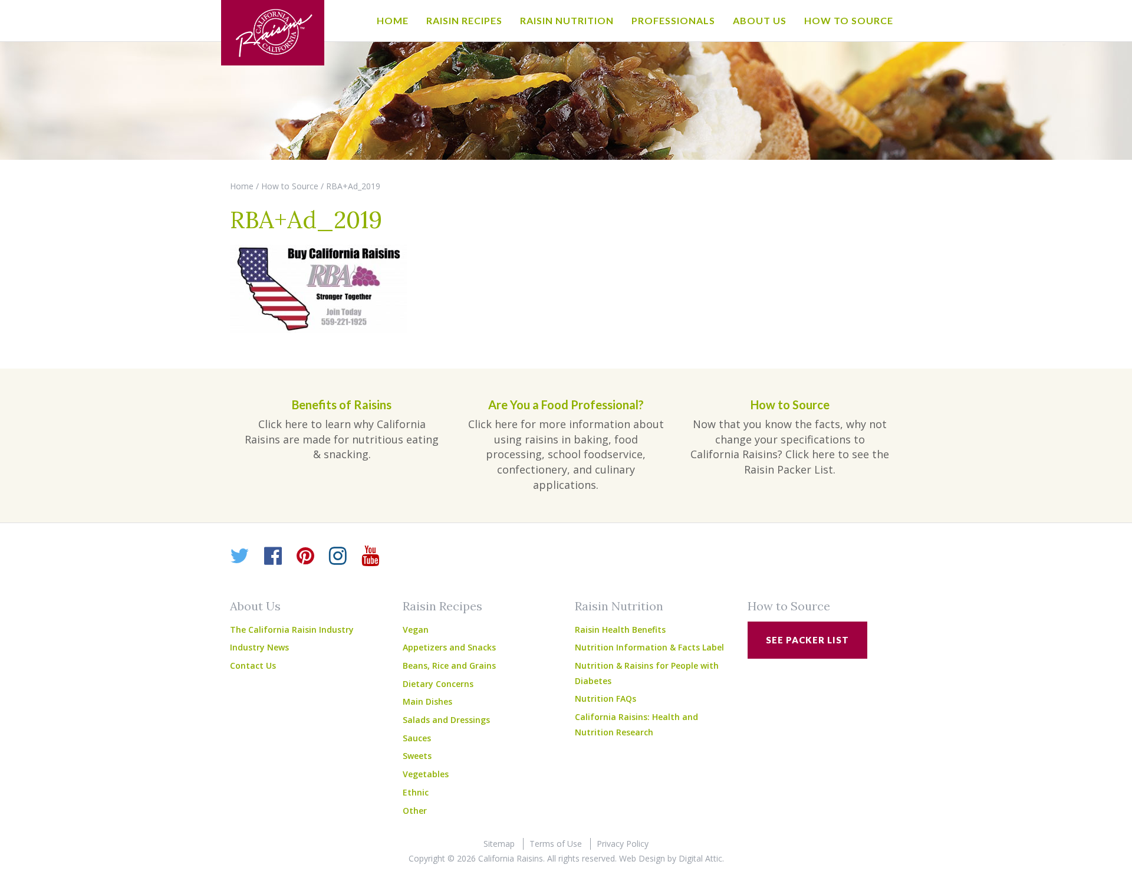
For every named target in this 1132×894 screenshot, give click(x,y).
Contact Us (253, 665)
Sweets (417, 755)
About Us (760, 20)
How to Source (848, 20)
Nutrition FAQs (605, 698)
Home (393, 20)
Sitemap (499, 843)
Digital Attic (700, 858)
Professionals (673, 20)
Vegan (416, 629)
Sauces (417, 738)
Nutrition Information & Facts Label (649, 647)
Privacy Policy (623, 843)
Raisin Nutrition (567, 20)
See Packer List (807, 640)
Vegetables (426, 774)
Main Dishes (427, 701)
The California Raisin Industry (292, 629)
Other (415, 810)
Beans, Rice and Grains (449, 665)
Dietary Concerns (438, 683)
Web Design (642, 858)
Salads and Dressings (446, 719)
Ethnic (416, 792)
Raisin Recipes (464, 20)
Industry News (259, 647)
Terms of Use (555, 843)
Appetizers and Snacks (449, 647)
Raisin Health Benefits (620, 629)
